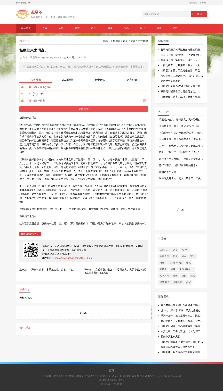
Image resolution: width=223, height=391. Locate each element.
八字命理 (164, 256)
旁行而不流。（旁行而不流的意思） (178, 165)
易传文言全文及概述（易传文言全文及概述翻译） (186, 158)
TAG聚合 (202, 2)
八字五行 (164, 276)
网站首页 (26, 28)
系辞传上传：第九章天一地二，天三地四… (184, 60)
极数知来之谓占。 (30, 234)
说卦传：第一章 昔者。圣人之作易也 (180, 54)
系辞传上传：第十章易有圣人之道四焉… (181, 139)
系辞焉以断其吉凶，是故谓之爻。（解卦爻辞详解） (189, 91)
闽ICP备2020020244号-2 (111, 380)
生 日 (26, 100)
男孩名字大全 (186, 269)
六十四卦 (143, 40)
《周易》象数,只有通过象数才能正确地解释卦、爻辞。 (190, 86)
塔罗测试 (164, 282)
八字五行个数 (175, 262)
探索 (192, 276)
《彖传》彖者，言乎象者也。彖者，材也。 (52, 269)
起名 (109, 28)
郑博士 (163, 269)
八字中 (185, 249)
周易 (126, 28)
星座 (93, 28)
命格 (188, 262)
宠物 (192, 256)
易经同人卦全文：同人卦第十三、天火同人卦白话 (186, 178)
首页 (125, 40)
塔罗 (175, 28)
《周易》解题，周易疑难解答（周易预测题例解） (188, 70)
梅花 (173, 269)
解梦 (77, 28)
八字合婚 (177, 282)
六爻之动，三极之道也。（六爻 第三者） (183, 75)
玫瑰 (162, 262)
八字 (44, 28)
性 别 (26, 93)
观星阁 (135, 376)
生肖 (60, 28)
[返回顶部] (216, 348)
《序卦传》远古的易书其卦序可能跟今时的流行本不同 (190, 96)
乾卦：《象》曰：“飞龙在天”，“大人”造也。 (182, 152)
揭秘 (184, 276)
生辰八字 (164, 249)
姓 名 (26, 87)
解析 (188, 282)
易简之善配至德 (167, 171)
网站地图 (193, 2)
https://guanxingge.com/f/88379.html (74, 258)
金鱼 (175, 276)
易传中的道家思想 (170, 81)
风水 (142, 28)
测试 (158, 28)
